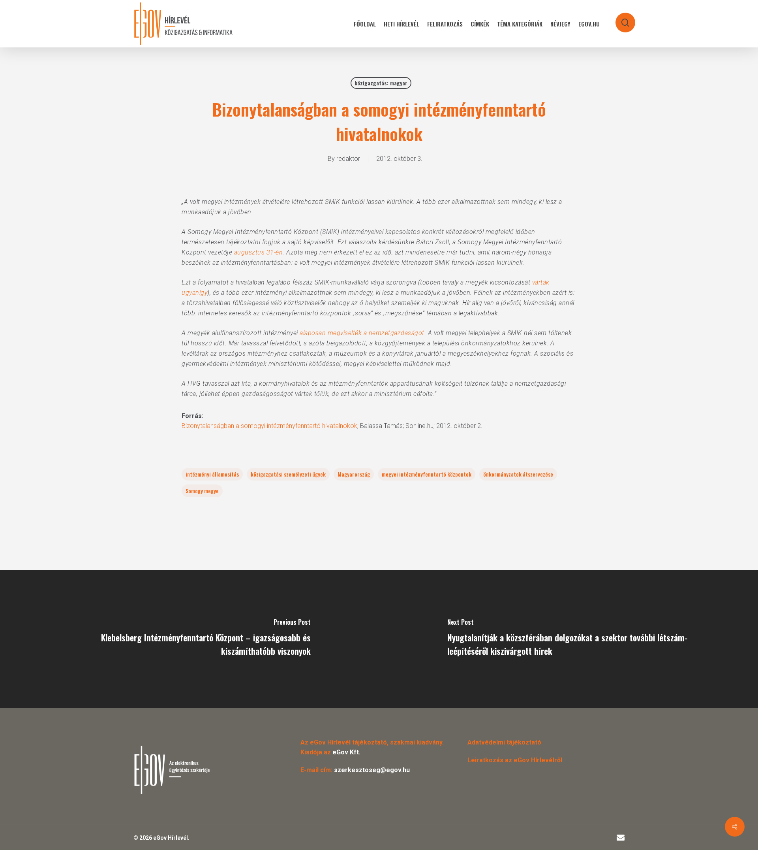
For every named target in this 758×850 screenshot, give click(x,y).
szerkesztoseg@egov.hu (372, 770)
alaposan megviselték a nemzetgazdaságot (362, 333)
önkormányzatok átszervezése (518, 474)
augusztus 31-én (258, 252)
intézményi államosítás (212, 474)
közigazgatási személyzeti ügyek (288, 474)
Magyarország (354, 474)
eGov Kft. (346, 752)
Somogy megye (202, 490)
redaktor (348, 158)
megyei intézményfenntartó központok (426, 474)
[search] (620, 19)
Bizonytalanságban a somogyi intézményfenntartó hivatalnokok (269, 426)
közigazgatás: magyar (381, 83)
